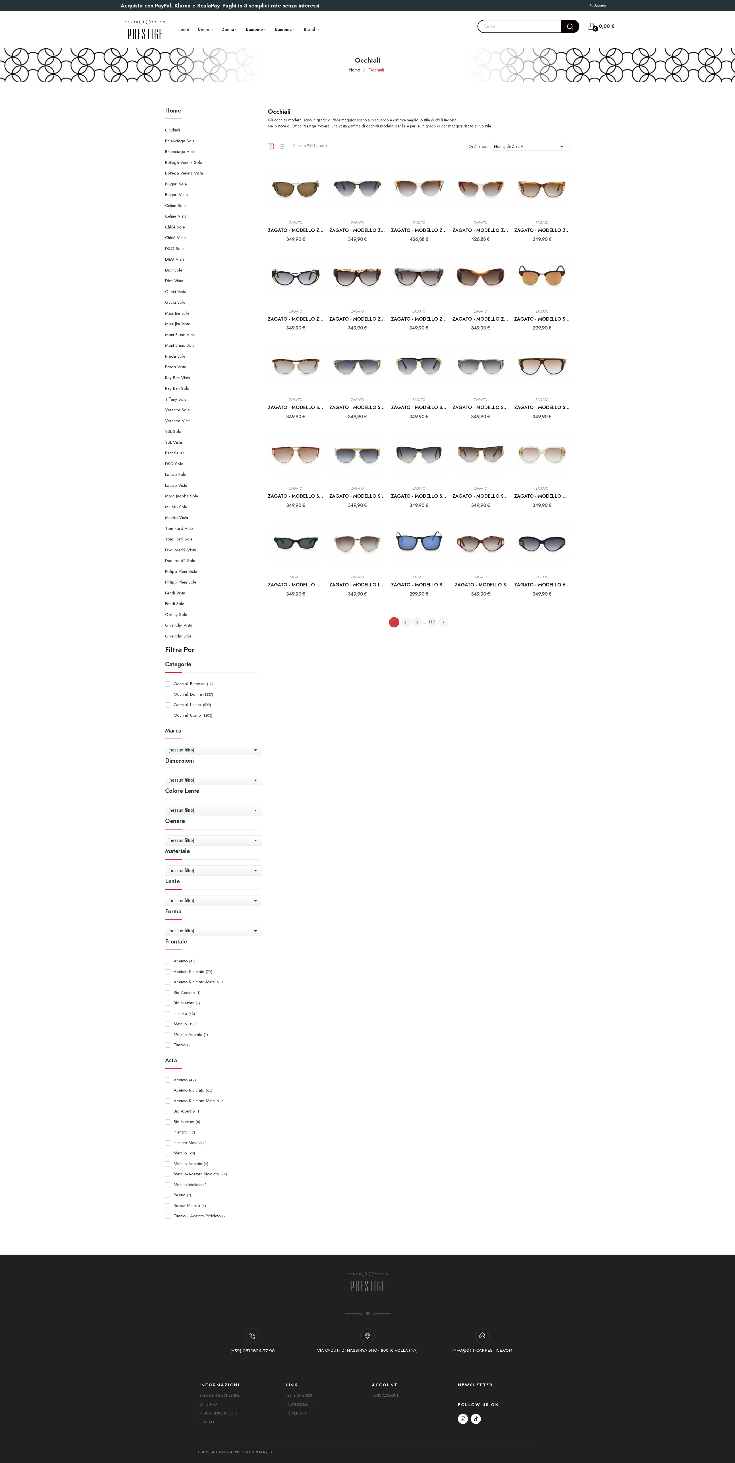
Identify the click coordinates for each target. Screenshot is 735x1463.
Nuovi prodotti (299, 1404)
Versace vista (178, 421)
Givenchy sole (178, 636)
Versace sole (177, 410)
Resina (182, 1195)
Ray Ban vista (177, 378)
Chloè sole (175, 227)
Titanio (183, 1045)
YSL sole (173, 431)
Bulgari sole (176, 184)
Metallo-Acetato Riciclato (200, 1174)
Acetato (184, 961)
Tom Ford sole (179, 539)
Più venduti (296, 1413)
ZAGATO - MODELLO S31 (296, 496)
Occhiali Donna (193, 694)
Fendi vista (175, 593)
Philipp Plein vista (181, 571)
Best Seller (174, 453)
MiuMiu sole (176, 507)
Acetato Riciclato (193, 971)
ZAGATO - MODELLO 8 (480, 585)
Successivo (443, 622)
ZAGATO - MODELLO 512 (542, 585)
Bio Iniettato (187, 1003)
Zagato (295, 222)
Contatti (207, 1422)
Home (173, 111)
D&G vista (175, 259)
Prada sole (175, 356)
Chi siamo (208, 1404)
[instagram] (463, 1419)
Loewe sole (175, 474)
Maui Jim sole (177, 313)
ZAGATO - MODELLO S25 (419, 496)
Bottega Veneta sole (183, 162)
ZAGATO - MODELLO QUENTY (542, 496)
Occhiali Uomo (193, 715)
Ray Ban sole (177, 388)
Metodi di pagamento (218, 1413)
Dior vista (174, 281)
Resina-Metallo (190, 1205)
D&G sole (174, 248)
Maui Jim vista (177, 324)
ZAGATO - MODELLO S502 (419, 407)
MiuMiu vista (176, 517)
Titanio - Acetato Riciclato (200, 1216)
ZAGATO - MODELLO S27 (357, 496)
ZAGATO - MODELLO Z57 (480, 230)
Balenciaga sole (180, 141)
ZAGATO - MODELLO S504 (357, 407)
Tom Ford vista (179, 528)
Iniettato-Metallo (191, 1143)
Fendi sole (174, 603)
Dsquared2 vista (180, 550)
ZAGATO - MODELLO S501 (480, 407)
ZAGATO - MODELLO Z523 (296, 319)
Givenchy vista (178, 625)
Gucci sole (175, 302)
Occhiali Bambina (193, 684)
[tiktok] (476, 1419)
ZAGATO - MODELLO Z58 (419, 230)
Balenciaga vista (180, 151)
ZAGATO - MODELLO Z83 (357, 230)
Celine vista (176, 216)
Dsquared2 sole (180, 560)
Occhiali (172, 130)
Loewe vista (176, 485)
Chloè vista (175, 238)
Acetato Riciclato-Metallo (199, 982)
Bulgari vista (176, 194)
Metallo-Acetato (191, 1034)
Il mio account (385, 1395)
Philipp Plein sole (180, 582)
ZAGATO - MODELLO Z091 (357, 319)
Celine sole (175, 205)
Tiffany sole (176, 399)
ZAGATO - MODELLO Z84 (296, 230)
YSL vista (173, 442)
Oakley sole (176, 614)
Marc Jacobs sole (181, 496)
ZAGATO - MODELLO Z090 (480, 319)
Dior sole (173, 270)
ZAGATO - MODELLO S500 (542, 407)
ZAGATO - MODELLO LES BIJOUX (357, 585)
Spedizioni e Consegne (220, 1395)
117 (432, 622)
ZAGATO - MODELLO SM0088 (542, 319)
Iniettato (184, 1013)
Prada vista (175, 367)
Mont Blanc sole (180, 345)
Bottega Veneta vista (184, 173)
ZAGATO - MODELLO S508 (296, 407)
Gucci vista (175, 291)
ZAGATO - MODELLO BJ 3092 (419, 585)
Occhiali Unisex (192, 705)
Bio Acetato (187, 992)
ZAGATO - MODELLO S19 (480, 496)
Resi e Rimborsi (299, 1395)
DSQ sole (174, 464)
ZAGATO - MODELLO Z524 (542, 230)
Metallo (185, 1024)
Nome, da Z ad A (529, 146)
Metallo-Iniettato (191, 1184)
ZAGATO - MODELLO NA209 (296, 585)
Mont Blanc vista (180, 335)
